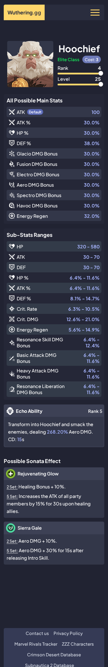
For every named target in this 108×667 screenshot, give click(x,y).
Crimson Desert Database (54, 654)
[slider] (100, 73)
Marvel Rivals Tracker (35, 644)
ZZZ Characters (78, 644)
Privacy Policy (68, 633)
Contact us (37, 633)
